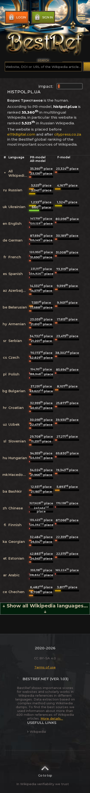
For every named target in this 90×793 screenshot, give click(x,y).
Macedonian (19, 475)
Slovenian (17, 441)
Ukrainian (16, 207)
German (15, 240)
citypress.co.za (67, 134)
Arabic (14, 575)
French (14, 257)
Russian (15, 190)
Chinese (15, 508)
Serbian (15, 341)
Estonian (16, 558)
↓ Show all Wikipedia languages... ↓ (45, 608)
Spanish (15, 274)
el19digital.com (21, 134)
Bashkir (15, 491)
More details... (52, 718)
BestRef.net (36, 679)
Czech (13, 357)
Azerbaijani (18, 290)
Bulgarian (16, 391)
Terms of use (45, 667)
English (15, 223)
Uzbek (14, 424)
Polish (13, 374)
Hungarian (17, 458)
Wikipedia (38, 731)
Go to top (45, 775)
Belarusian (17, 307)
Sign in (47, 17)
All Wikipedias (18, 173)
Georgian (16, 542)
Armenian (17, 324)
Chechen (16, 592)
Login (21, 17)
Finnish (15, 525)
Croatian (16, 408)
